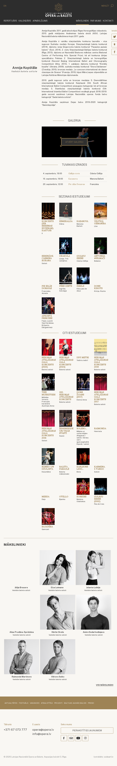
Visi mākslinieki (104, 685)
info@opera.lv (41, 734)
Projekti (58, 703)
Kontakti (108, 20)
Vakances (34, 703)
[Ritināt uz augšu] (110, 759)
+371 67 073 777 (15, 729)
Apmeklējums (40, 20)
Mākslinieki (82, 20)
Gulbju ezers (74, 173)
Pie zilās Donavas (76, 184)
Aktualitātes (11, 703)
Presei (91, 703)
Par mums (95, 20)
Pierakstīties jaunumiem (87, 730)
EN (5, 6)
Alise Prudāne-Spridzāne (22, 633)
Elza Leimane (57, 588)
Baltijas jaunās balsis (75, 703)
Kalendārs (25, 20)
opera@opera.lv (43, 729)
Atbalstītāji (47, 703)
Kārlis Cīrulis (58, 633)
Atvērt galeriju (74, 142)
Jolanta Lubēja (93, 588)
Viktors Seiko (58, 678)
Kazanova (73, 179)
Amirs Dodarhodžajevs (93, 633)
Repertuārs (10, 20)
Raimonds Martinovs (22, 678)
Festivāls (23, 703)
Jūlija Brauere (21, 588)
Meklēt (105, 6)
